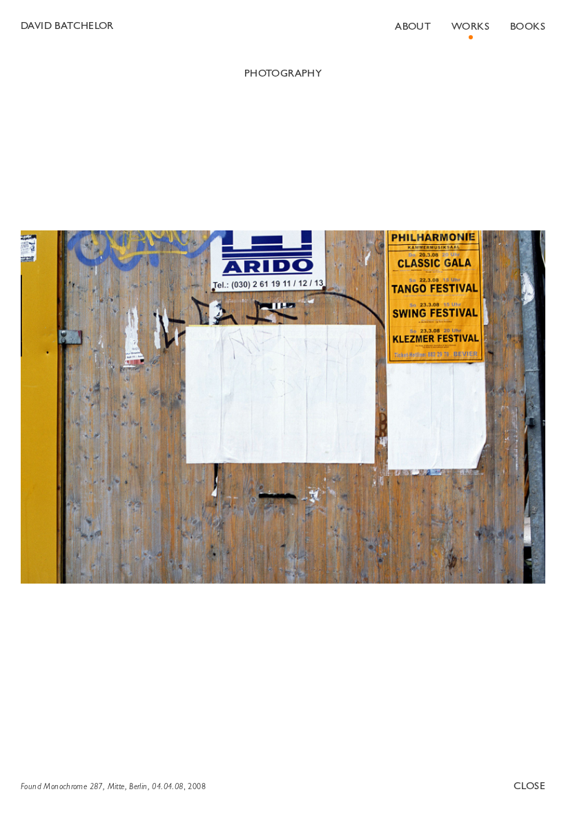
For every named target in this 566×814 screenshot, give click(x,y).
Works (470, 27)
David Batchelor (67, 26)
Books (527, 27)
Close (529, 787)
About (413, 27)
